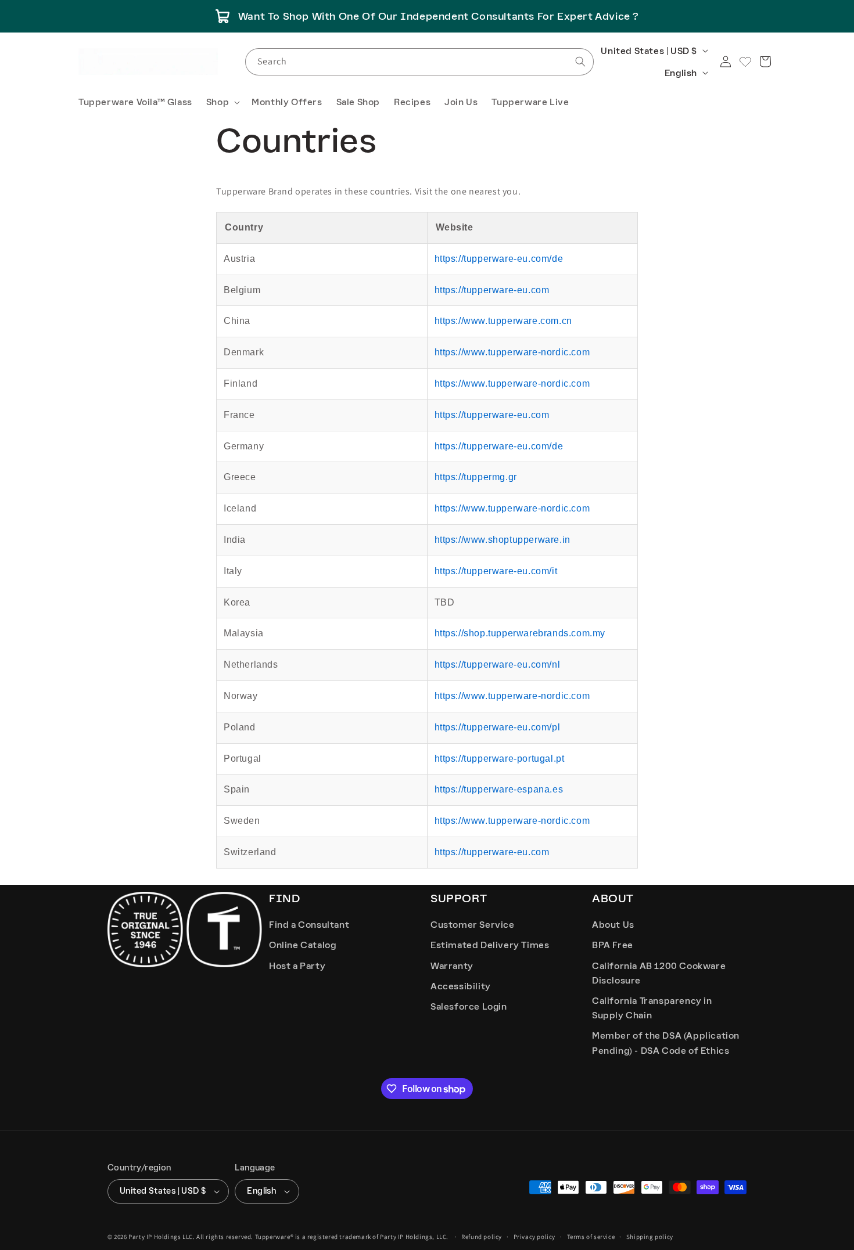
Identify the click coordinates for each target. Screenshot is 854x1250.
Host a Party (297, 966)
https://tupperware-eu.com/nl (498, 664)
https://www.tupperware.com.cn (503, 321)
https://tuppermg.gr (476, 477)
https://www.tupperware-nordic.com (512, 352)
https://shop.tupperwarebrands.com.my (520, 633)
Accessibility (460, 986)
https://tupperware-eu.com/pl (498, 727)
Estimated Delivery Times (489, 945)
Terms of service (591, 1237)
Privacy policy (534, 1237)
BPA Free (612, 945)
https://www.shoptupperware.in (502, 540)
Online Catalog (302, 945)
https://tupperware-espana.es (499, 789)
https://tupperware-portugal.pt (500, 758)
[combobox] (419, 62)
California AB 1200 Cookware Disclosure (659, 973)
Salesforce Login (468, 1006)
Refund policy (481, 1237)
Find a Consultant (309, 925)
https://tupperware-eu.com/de (499, 259)
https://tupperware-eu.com (492, 290)
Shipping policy (649, 1237)
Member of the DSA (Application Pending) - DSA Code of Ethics (666, 1043)
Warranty (451, 966)
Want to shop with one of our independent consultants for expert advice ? (438, 16)
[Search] (580, 61)
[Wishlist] (745, 62)
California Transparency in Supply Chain (652, 1008)
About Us (613, 925)
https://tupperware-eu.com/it (496, 571)
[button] (222, 102)
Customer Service (472, 925)
